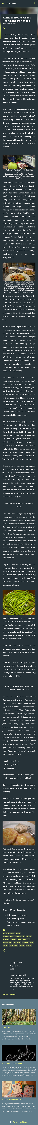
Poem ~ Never (6, 1027)
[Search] (35, 3)
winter (28, 945)
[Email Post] (4, 931)
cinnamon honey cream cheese (13, 936)
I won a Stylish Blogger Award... (12, 1063)
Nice (31, 942)
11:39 (12, 989)
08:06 (12, 969)
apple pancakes (8, 933)
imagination (7, 942)
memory (25, 942)
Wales (22, 945)
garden (13, 939)
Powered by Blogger (20, 1122)
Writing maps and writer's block (13, 1099)
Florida (6, 939)
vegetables (13, 945)
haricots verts (23, 939)
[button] (4, 28)
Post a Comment (9, 994)
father (28, 936)
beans (18, 933)
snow (5, 945)
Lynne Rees (11, 3)
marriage (17, 942)
